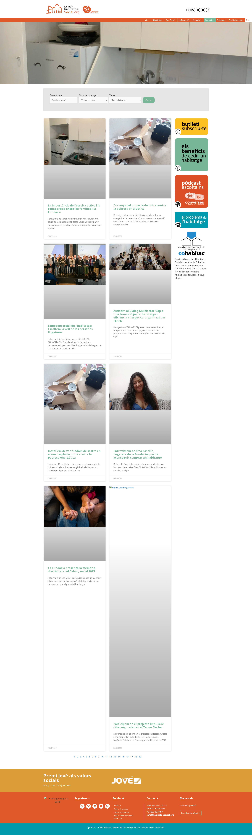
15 (123, 756)
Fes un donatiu (235, 20)
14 (119, 756)
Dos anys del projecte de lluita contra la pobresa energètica (139, 206)
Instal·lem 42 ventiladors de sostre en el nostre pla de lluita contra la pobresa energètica (74, 454)
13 (115, 756)
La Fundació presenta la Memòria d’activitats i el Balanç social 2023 (71, 569)
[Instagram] (208, 10)
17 (131, 756)
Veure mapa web (188, 805)
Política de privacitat (121, 812)
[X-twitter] (188, 10)
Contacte (209, 20)
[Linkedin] (198, 10)
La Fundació (183, 20)
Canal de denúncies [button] (190, 813)
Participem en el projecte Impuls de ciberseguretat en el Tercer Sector (138, 725)
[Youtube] (203, 10)
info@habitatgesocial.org (160, 814)
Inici (146, 20)
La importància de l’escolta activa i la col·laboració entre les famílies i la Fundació (74, 209)
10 (102, 756)
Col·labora (221, 20)
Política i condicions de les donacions (123, 817)
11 (106, 756)
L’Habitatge (157, 20)
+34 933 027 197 (155, 811)
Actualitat (197, 20)
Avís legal (117, 805)
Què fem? (170, 20)
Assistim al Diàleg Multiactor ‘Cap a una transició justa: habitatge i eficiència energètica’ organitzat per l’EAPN (139, 316)
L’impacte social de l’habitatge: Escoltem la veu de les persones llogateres (70, 329)
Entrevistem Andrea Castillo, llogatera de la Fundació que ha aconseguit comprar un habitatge (137, 454)
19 (140, 756)
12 (110, 756)
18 (136, 756)
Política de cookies (121, 809)
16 (127, 756)
